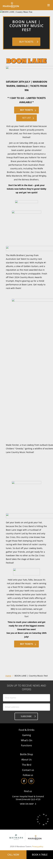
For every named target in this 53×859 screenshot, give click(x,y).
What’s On (26, 740)
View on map (27, 803)
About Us (26, 759)
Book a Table (40, 854)
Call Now (13, 854)
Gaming (26, 735)
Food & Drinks (26, 729)
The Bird (26, 764)
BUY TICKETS (26, 41)
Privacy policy (37, 846)
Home (8, 675)
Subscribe (26, 716)
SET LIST (26, 118)
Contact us (28, 770)
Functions (26, 745)
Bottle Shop (26, 754)
